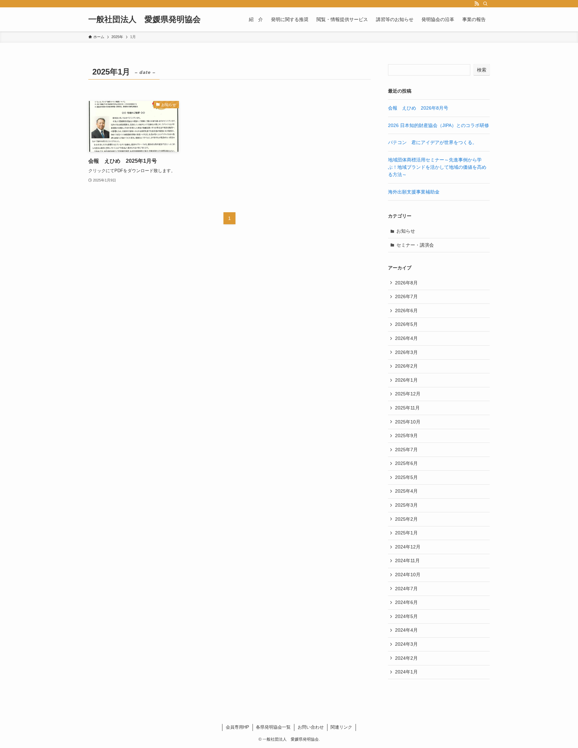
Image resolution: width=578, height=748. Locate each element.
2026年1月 (406, 380)
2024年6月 (406, 602)
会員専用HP (237, 727)
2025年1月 (406, 532)
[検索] (485, 3)
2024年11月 (407, 560)
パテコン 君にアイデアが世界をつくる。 (432, 142)
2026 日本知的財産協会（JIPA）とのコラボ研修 (438, 125)
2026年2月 (406, 366)
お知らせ (405, 231)
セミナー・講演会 (415, 245)
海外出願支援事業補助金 (414, 192)
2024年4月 (406, 630)
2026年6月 (406, 310)
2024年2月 (406, 658)
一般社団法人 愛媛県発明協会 (144, 19)
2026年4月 (406, 338)
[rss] (476, 3)
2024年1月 (406, 671)
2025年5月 (406, 477)
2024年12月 (407, 546)
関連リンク (341, 727)
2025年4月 (406, 491)
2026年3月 (406, 352)
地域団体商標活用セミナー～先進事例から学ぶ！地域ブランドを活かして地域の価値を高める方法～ (437, 167)
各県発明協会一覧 (273, 727)
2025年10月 (407, 421)
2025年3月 (406, 505)
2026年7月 (406, 296)
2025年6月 (406, 463)
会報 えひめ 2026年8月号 (418, 108)
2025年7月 (406, 449)
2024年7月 (406, 588)
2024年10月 (407, 574)
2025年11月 (407, 407)
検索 (481, 70)
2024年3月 (406, 644)
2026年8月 (406, 282)
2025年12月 (407, 393)
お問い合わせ (311, 727)
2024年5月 (406, 616)
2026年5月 (406, 324)
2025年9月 (406, 435)
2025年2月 (406, 519)
